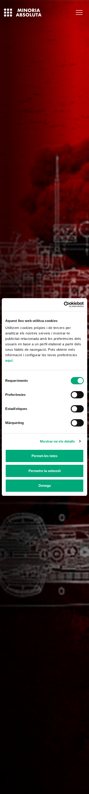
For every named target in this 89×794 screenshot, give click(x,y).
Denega (45, 485)
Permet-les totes (44, 456)
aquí (9, 360)
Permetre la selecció (45, 471)
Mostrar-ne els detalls (57, 441)
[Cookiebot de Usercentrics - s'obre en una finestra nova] (64, 305)
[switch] (77, 394)
